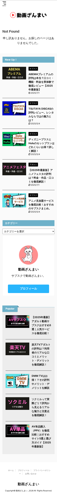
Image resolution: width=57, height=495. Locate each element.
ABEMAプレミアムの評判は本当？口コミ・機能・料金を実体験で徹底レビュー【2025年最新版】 (41, 82)
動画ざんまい (28, 484)
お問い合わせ (30, 473)
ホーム (11, 470)
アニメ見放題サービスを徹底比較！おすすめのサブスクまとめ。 (41, 204)
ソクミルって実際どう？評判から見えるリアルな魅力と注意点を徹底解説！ (40, 407)
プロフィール (28, 288)
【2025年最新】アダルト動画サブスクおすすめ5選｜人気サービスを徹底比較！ (41, 325)
